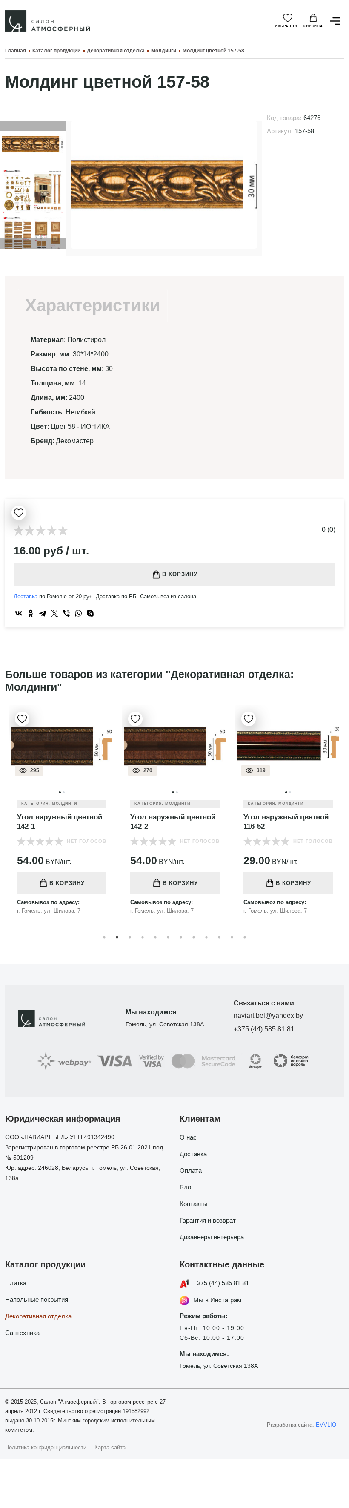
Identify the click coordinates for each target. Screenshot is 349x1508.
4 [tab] (142, 937)
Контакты (193, 1203)
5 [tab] (155, 937)
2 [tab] (117, 937)
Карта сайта (110, 1447)
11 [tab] (232, 937)
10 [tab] (219, 937)
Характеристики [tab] (92, 305)
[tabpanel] (61, 816)
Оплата (191, 1170)
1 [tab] (104, 937)
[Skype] (90, 613)
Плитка (15, 1283)
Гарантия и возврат (208, 1220)
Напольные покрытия (36, 1299)
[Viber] (66, 613)
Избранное (287, 26)
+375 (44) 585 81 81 (264, 1029)
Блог (186, 1187)
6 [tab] (168, 937)
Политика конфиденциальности (45, 1447)
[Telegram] (42, 613)
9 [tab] (206, 937)
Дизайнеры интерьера (212, 1237)
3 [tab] (130, 937)
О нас (188, 1137)
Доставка (25, 596)
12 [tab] (244, 937)
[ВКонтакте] (19, 613)
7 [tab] (181, 937)
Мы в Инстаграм (217, 1300)
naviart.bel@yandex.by (268, 1015)
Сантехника (22, 1332)
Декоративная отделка (38, 1316)
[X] (54, 613)
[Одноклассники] (31, 613)
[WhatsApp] (78, 613)
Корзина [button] (313, 26)
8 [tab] (193, 937)
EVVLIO (326, 1425)
